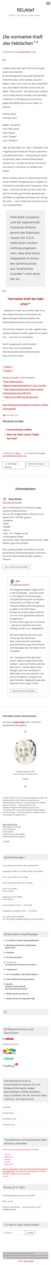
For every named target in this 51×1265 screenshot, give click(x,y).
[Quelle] (25, 779)
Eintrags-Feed (8, 1113)
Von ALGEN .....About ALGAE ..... (11, 890)
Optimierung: (20, 963)
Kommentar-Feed (9, 1119)
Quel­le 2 (8, 370)
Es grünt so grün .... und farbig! (20, 905)
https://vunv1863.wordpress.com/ (21, 397)
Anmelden (6, 1107)
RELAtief (25, 10)
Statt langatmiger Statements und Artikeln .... (20, 1195)
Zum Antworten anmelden (16, 567)
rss (4, 1176)
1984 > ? (18, 453)
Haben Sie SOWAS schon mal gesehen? (23, 865)
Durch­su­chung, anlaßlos (19, 429)
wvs (34, 52)
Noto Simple (28, 1261)
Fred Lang (6, 883)
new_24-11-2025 (15, 1187)
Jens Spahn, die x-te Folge (18, 877)
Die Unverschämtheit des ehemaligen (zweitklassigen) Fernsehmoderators (23, 917)
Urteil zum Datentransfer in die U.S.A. (24, 454)
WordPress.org (9, 1124)
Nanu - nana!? (8, 1201)
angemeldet (19, 722)
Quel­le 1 (8, 366)
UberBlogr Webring (10, 1044)
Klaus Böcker (15, 498)
